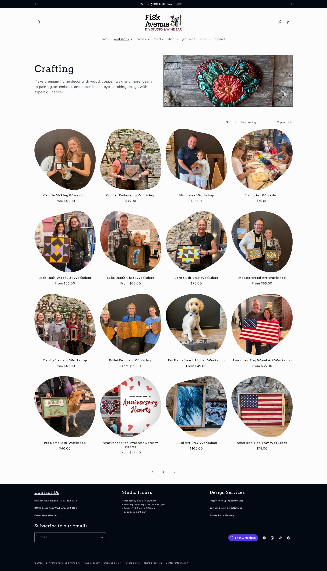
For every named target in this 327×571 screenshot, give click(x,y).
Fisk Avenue (50, 563)
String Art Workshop (262, 195)
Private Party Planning (222, 515)
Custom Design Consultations (226, 508)
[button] (38, 22)
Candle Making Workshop (65, 195)
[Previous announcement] (35, 4)
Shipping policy (112, 563)
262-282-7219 (69, 500)
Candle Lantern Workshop (65, 360)
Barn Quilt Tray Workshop (196, 278)
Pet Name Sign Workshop (65, 443)
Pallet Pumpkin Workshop (130, 360)
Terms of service (153, 563)
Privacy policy (92, 563)
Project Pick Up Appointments (226, 500)
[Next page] (174, 472)
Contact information (177, 563)
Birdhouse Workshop (196, 195)
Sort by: (231, 122)
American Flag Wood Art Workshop (262, 360)
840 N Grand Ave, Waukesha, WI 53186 (55, 508)
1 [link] (152, 472)
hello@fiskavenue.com (46, 500)
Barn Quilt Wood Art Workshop (65, 278)
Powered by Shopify (69, 563)
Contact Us (46, 492)
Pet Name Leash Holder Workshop (196, 360)
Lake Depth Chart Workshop (130, 278)
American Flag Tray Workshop (262, 443)
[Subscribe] (101, 537)
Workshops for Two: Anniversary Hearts (130, 444)
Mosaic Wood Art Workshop (262, 278)
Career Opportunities (46, 515)
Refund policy (132, 563)
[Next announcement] (291, 4)
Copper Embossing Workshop (130, 195)
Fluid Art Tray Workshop (196, 443)
